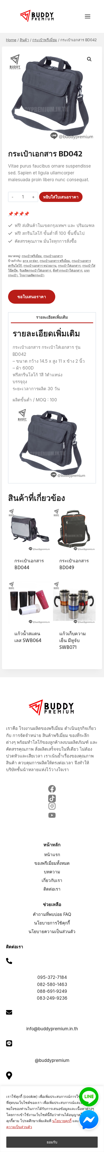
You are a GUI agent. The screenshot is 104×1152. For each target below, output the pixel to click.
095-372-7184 (52, 977)
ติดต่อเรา (52, 889)
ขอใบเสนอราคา (31, 296)
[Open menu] (90, 16)
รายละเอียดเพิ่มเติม (52, 317)
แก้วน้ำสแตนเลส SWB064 (27, 637)
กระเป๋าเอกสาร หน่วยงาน (39, 266)
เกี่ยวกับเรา (52, 880)
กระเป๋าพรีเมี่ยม (32, 256)
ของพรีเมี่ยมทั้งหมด (52, 863)
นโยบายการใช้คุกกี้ (52, 922)
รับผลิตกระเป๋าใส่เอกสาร (35, 270)
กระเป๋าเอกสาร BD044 (29, 564)
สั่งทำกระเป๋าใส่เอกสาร (67, 270)
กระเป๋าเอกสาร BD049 (74, 564)
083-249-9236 (52, 998)
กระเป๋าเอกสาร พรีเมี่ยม (55, 261)
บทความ (52, 871)
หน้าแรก (52, 854)
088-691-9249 (52, 991)
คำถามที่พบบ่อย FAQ (52, 914)
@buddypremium (52, 1060)
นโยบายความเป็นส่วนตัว (52, 931)
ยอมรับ (52, 1142)
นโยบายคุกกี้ (61, 1121)
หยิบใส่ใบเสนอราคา (61, 196)
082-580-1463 (52, 984)
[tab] (52, 318)
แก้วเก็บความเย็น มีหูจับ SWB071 (72, 640)
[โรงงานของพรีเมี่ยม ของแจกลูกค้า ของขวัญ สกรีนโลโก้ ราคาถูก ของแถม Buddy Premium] (37, 15)
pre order (30, 261)
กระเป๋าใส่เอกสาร (69, 266)
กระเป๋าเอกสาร (53, 256)
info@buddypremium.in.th (52, 1028)
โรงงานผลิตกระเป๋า (31, 275)
